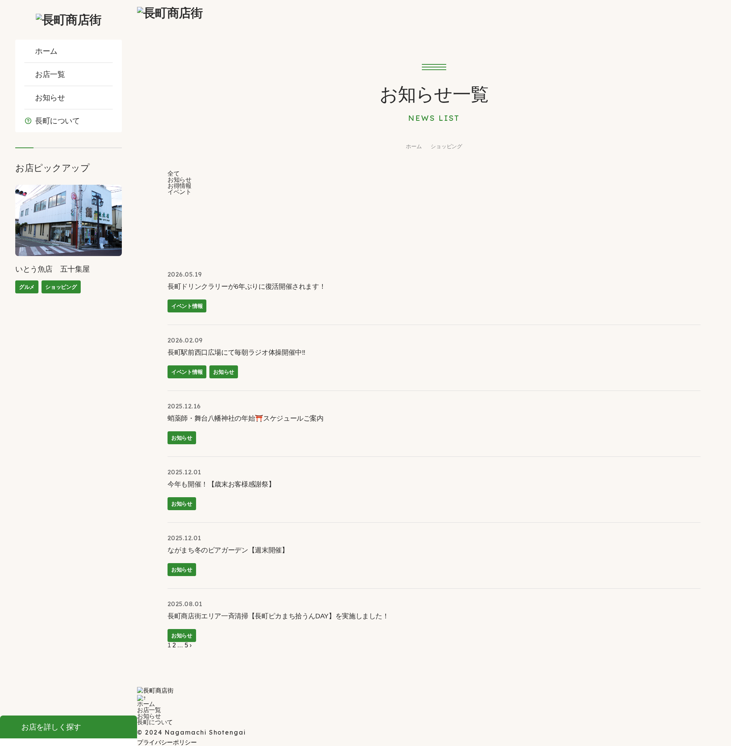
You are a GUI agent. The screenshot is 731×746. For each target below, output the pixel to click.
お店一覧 (50, 74)
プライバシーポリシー (167, 742)
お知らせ (50, 97)
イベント (180, 192)
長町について (57, 121)
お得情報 (180, 185)
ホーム (46, 51)
